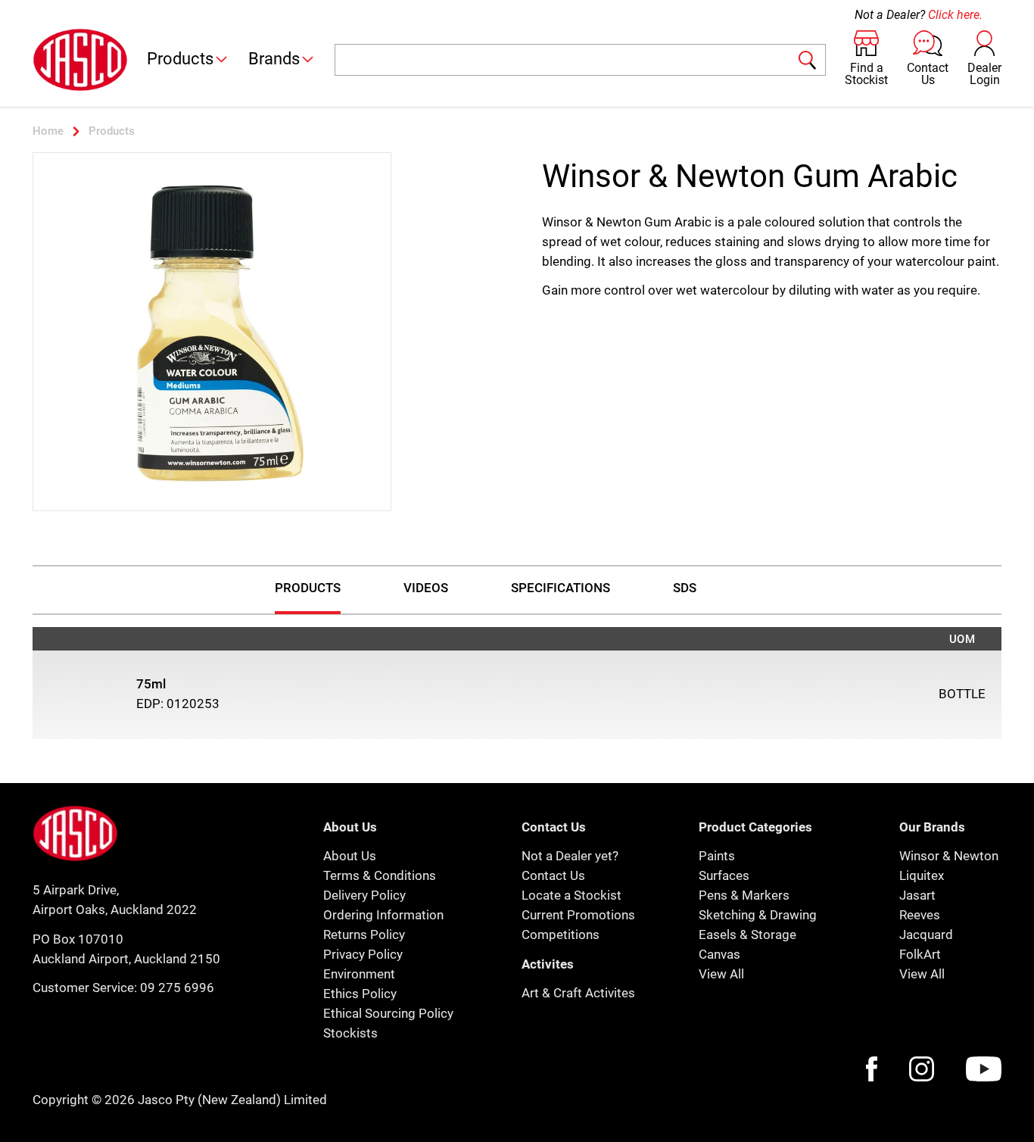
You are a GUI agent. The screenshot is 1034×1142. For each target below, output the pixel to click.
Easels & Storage (747, 934)
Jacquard (926, 934)
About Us (349, 855)
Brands (274, 58)
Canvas (719, 954)
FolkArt (920, 954)
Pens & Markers (744, 895)
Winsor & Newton (948, 855)
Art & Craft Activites (578, 992)
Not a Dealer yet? (570, 855)
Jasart (917, 895)
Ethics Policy (360, 993)
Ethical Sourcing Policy (388, 1013)
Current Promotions (578, 914)
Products (180, 58)
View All (721, 973)
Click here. (955, 15)
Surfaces (724, 875)
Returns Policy (364, 934)
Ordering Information (383, 914)
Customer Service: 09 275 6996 (123, 987)
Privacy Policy (363, 954)
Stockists (350, 1033)
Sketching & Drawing (758, 914)
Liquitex (921, 875)
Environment (359, 973)
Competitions (561, 934)
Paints (717, 855)
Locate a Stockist (571, 895)
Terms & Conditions (379, 875)
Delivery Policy (364, 895)
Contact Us (553, 875)
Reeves (919, 914)
